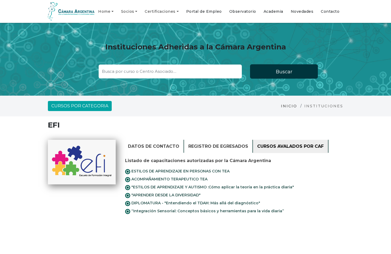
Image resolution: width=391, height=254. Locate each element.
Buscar (284, 72)
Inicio (289, 106)
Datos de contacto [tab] (153, 146)
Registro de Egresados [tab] (218, 146)
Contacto (330, 11)
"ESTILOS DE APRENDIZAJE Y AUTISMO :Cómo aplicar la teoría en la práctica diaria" (212, 187)
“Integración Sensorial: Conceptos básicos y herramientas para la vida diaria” (207, 211)
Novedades (302, 11)
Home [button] (104, 11)
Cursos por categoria (79, 105)
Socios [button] (127, 11)
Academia (273, 11)
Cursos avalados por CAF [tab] (290, 146)
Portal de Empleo (204, 11)
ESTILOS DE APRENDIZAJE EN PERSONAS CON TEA (180, 171)
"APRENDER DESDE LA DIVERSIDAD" (165, 195)
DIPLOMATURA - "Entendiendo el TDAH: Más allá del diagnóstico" (195, 203)
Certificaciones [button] (160, 11)
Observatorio (242, 11)
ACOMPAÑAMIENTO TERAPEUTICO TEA (168, 179)
